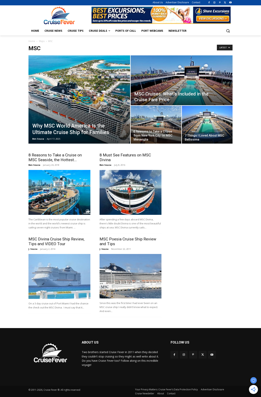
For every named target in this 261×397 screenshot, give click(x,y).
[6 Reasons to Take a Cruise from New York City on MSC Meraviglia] (156, 125)
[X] (225, 3)
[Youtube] (230, 3)
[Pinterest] (220, 3)
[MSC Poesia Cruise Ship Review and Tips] (130, 276)
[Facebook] (209, 3)
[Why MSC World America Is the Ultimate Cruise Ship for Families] (79, 99)
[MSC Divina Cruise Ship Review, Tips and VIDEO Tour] (59, 276)
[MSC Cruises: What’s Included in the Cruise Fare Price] (182, 80)
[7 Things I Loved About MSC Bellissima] (207, 125)
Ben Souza (38, 138)
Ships (42, 41)
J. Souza (32, 248)
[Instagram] (214, 3)
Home (31, 41)
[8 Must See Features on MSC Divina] (130, 192)
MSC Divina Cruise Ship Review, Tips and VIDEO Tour (56, 241)
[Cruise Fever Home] (59, 15)
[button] (228, 30)
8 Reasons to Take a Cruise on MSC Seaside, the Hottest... (55, 157)
